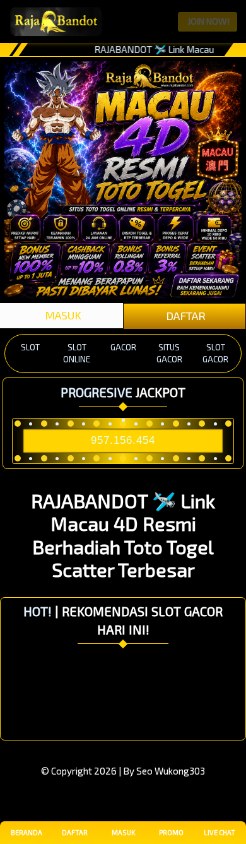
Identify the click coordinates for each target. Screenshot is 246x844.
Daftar (75, 832)
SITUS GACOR (169, 353)
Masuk (123, 832)
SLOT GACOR (215, 353)
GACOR (123, 347)
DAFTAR (184, 316)
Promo (171, 832)
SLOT (30, 347)
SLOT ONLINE (76, 353)
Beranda (26, 832)
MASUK (61, 315)
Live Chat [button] (219, 832)
